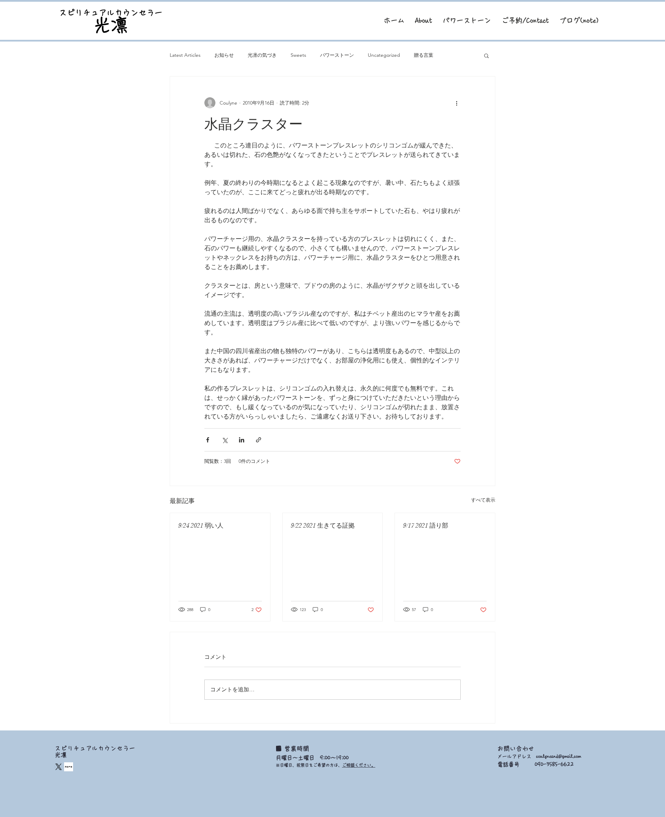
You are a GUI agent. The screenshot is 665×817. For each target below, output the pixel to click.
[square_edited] (68, 766)
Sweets (298, 55)
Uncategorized (384, 55)
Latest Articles (185, 55)
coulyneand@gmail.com (558, 756)
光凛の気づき (262, 55)
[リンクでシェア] (258, 440)
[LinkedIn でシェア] (241, 440)
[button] (486, 55)
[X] (58, 766)
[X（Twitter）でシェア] (224, 440)
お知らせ (224, 55)
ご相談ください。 (358, 765)
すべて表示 (483, 500)
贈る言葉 (423, 55)
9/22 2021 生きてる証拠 (323, 525)
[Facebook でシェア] (207, 440)
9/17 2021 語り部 (425, 525)
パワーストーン (337, 55)
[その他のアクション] (456, 103)
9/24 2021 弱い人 (200, 525)
